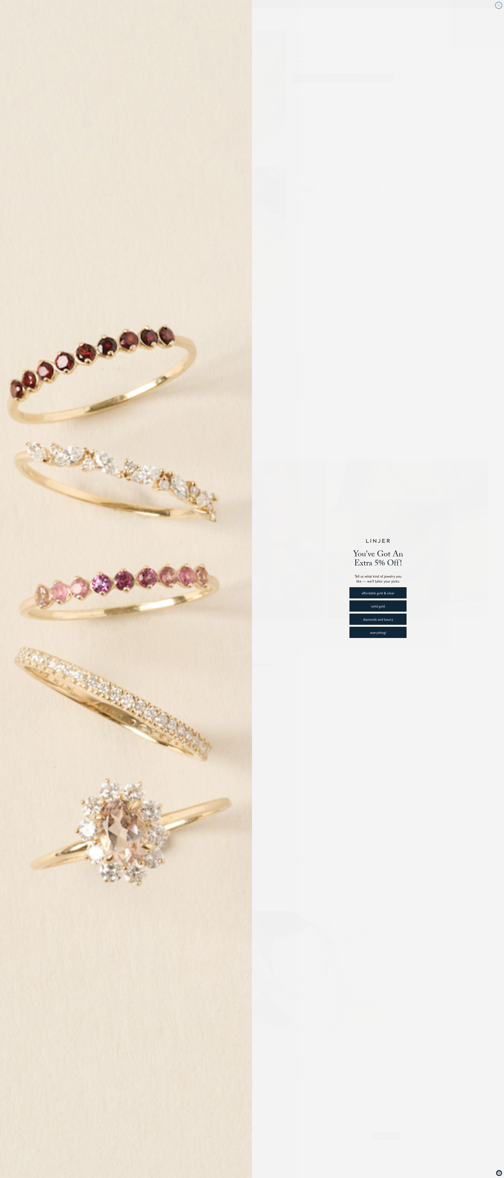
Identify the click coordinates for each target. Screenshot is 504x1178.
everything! (378, 632)
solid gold (378, 606)
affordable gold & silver (378, 592)
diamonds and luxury (378, 619)
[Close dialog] (498, 5)
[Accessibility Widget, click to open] (499, 1173)
